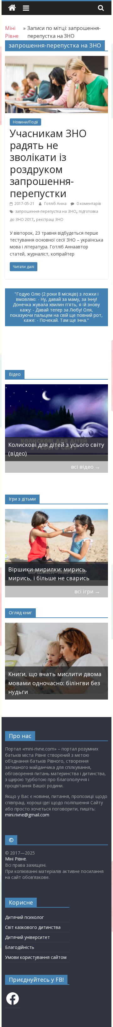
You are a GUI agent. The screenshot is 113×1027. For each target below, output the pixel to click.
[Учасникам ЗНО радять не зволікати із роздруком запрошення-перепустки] (56, 59)
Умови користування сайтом (36, 957)
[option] (56, 422)
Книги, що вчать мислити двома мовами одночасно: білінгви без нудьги (54, 683)
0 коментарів (88, 203)
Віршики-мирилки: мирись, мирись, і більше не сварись (48, 574)
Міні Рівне (15, 859)
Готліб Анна (55, 203)
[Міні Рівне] (12, 8)
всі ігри (87, 591)
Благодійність (19, 947)
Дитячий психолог (24, 917)
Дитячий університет (27, 937)
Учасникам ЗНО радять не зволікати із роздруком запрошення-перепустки (48, 163)
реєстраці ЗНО (49, 219)
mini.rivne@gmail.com (27, 815)
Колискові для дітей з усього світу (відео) (56, 449)
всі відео (85, 466)
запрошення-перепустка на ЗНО (45, 211)
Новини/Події (25, 122)
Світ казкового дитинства (33, 927)
